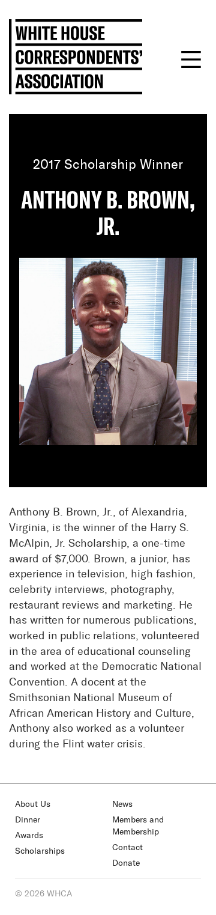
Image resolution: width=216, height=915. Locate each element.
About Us (32, 804)
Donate (126, 863)
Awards (29, 835)
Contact (127, 847)
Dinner (27, 820)
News (122, 804)
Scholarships (40, 851)
